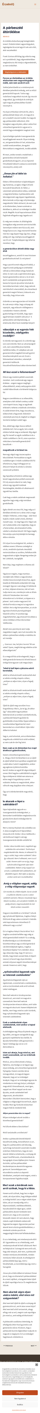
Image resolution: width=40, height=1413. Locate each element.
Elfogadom (20, 1393)
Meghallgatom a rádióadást (15, 72)
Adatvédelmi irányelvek (19, 1410)
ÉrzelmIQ (8, 4)
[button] (37, 1365)
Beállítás (20, 1405)
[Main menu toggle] (35, 4)
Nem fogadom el (20, 1399)
